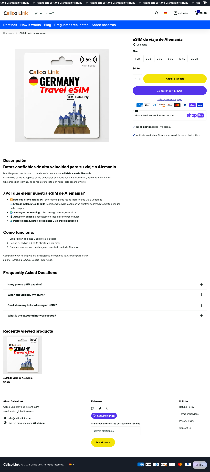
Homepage (8, 33)
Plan (135, 51)
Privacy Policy (186, 420)
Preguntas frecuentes (71, 25)
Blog (47, 25)
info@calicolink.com (19, 418)
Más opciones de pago (170, 99)
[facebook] (100, 408)
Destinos (10, 25)
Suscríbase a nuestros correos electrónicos (115, 423)
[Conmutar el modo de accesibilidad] (205, 3)
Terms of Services (189, 413)
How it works (30, 25)
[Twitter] (107, 409)
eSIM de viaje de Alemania (17, 377)
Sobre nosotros (104, 25)
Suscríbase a (103, 442)
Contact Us (185, 428)
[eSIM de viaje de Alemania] (22, 355)
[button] (141, 76)
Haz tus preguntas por (26, 423)
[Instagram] (92, 408)
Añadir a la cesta (175, 78)
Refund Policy (186, 406)
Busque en (156, 13)
